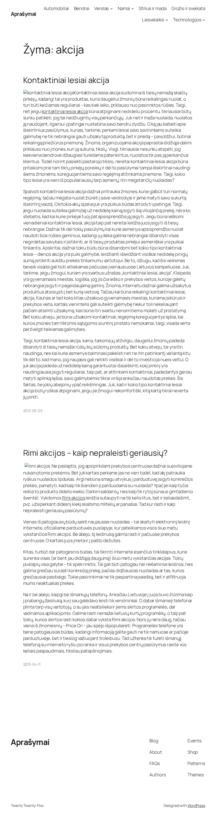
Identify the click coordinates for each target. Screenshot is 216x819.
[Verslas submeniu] (111, 8)
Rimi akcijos (73, 498)
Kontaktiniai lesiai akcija (66, 80)
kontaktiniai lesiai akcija (65, 111)
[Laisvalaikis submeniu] (166, 19)
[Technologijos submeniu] (204, 19)
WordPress (196, 805)
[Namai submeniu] (132, 8)
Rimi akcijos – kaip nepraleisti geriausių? (95, 452)
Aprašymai (23, 13)
